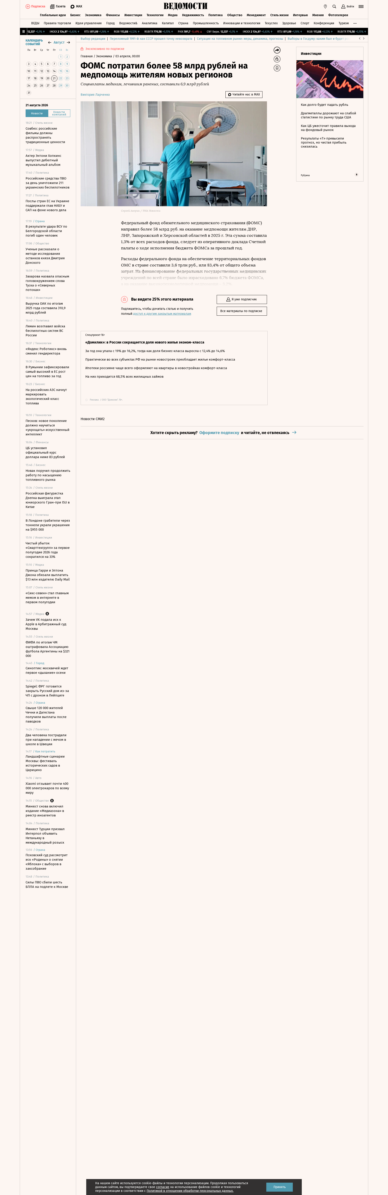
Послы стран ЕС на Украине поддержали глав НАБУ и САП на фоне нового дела (47, 205)
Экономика (93, 15)
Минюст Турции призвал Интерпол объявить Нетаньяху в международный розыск (45, 836)
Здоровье (289, 23)
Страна (183, 23)
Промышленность (206, 23)
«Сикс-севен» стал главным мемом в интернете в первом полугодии (47, 597)
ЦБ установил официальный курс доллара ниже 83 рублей (45, 452)
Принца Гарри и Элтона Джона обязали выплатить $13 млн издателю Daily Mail (48, 574)
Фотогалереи (338, 15)
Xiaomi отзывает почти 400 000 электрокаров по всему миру (47, 788)
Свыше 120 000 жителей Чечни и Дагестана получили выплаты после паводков (46, 714)
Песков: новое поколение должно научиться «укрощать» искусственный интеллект (47, 427)
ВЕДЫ (35, 23)
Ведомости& (128, 23)
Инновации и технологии (241, 23)
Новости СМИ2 (93, 419)
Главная (87, 56)
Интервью (300, 15)
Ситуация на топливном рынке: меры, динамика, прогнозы (240, 39)
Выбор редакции (93, 39)
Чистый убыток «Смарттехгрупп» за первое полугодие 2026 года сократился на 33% (48, 550)
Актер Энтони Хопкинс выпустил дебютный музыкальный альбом (43, 160)
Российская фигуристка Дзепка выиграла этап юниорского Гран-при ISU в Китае (48, 500)
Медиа (173, 15)
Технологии (155, 15)
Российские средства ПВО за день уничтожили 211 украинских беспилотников (47, 182)
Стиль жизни (279, 15)
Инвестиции (133, 15)
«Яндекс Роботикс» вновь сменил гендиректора (46, 351)
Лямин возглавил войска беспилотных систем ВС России (45, 330)
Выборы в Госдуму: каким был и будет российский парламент (333, 39)
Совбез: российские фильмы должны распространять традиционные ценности (45, 135)
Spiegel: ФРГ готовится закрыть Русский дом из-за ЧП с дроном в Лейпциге (47, 690)
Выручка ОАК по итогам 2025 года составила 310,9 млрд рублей (46, 308)
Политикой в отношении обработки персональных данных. (190, 1191)
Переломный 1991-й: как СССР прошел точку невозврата (151, 39)
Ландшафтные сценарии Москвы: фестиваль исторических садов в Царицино (45, 763)
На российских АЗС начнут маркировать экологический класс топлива (46, 396)
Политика (215, 15)
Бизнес (75, 15)
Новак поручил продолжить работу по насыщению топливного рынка (48, 475)
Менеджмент (256, 15)
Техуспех (271, 23)
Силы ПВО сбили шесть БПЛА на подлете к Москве (47, 884)
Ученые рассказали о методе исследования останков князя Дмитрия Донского (45, 256)
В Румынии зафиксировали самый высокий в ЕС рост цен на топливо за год (47, 371)
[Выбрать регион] (325, 6)
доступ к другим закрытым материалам (162, 314)
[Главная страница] (185, 6)
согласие (162, 1187)
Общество (234, 15)
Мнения (318, 15)
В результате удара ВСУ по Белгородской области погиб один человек (46, 230)
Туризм (344, 23)
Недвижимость (193, 15)
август (59, 42)
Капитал (168, 23)
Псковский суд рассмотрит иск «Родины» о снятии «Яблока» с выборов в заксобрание (47, 862)
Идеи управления (88, 23)
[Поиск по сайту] (334, 6)
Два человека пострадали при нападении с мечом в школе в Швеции (46, 739)
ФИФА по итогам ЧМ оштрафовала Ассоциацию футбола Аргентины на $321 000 (48, 649)
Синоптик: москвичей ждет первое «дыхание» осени (47, 670)
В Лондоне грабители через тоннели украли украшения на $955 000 (48, 525)
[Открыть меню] (361, 6)
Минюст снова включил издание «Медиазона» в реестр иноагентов (45, 810)
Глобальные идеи (53, 15)
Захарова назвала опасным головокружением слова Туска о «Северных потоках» (47, 283)
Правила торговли (57, 23)
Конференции (324, 23)
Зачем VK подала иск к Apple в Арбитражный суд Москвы (46, 624)
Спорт (305, 23)
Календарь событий (34, 42)
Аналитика (149, 23)
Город (110, 23)
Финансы (113, 15)
